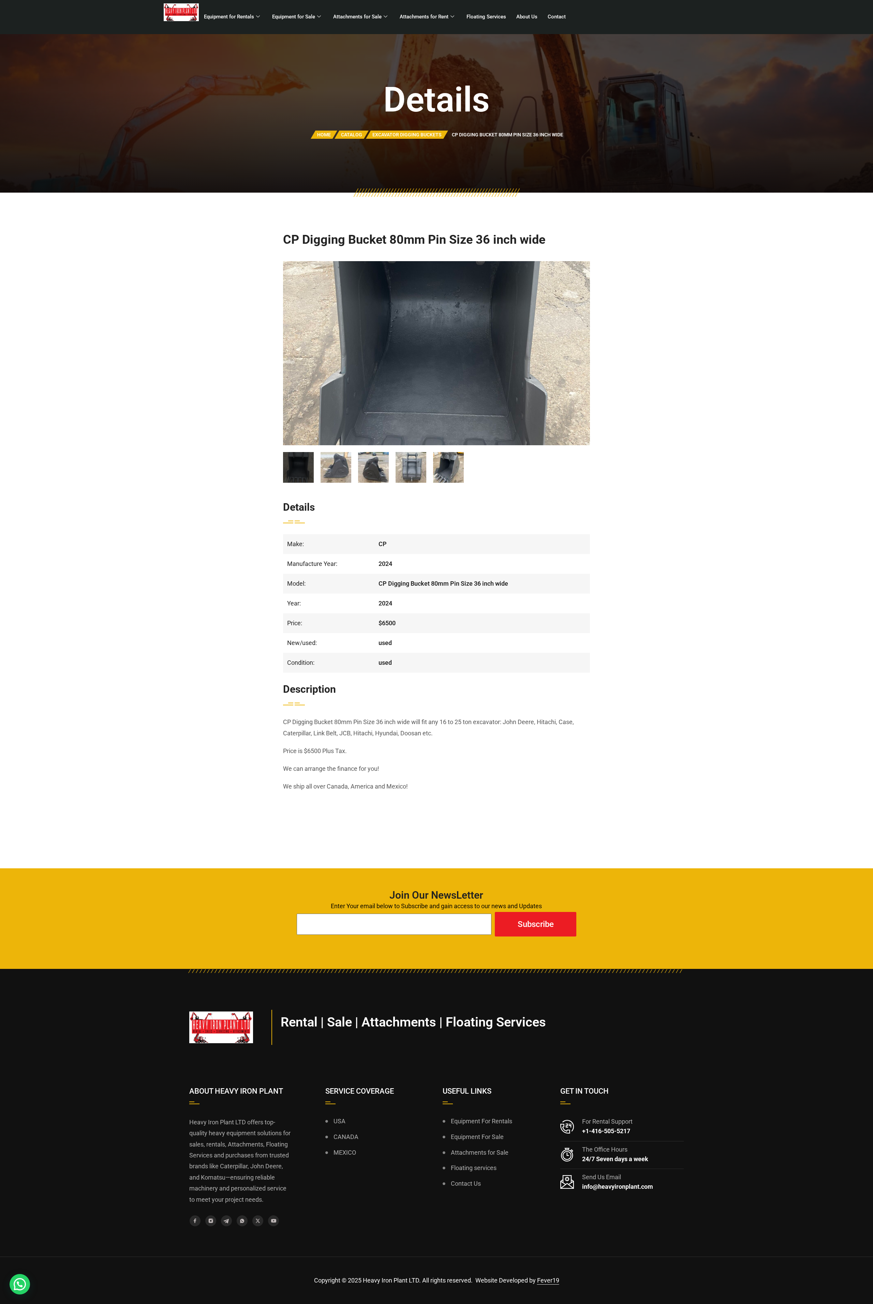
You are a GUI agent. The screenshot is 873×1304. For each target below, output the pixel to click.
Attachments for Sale (357, 17)
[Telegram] (226, 1220)
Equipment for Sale (293, 17)
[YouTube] (273, 1221)
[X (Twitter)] (258, 1221)
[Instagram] (211, 1221)
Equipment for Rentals (229, 17)
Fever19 (548, 1280)
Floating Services (486, 17)
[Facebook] (195, 1221)
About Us (526, 17)
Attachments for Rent (424, 17)
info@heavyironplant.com (617, 1186)
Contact (557, 17)
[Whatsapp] (242, 1221)
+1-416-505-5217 (606, 1131)
